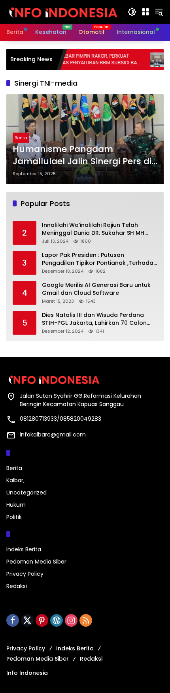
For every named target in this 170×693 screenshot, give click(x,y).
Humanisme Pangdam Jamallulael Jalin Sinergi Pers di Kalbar (82, 155)
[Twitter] (27, 620)
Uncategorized (26, 492)
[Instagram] (71, 620)
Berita (21, 138)
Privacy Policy (24, 574)
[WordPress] (56, 620)
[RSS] (85, 620)
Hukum (16, 505)
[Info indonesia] (62, 11)
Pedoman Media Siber (36, 562)
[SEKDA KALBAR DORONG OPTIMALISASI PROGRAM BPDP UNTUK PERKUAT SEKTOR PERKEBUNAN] (147, 59)
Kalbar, (15, 480)
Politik (14, 517)
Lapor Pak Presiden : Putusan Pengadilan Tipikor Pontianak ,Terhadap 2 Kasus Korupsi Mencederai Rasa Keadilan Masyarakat (99, 259)
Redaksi (16, 586)
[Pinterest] (42, 620)
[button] (132, 12)
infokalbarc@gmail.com (53, 434)
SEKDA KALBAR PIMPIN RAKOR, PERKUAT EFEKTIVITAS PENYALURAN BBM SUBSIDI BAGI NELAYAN (82, 59)
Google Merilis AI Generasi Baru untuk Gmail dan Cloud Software (96, 289)
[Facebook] (12, 620)
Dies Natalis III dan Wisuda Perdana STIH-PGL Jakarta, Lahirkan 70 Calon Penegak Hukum (94, 319)
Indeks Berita (23, 549)
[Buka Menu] (145, 12)
